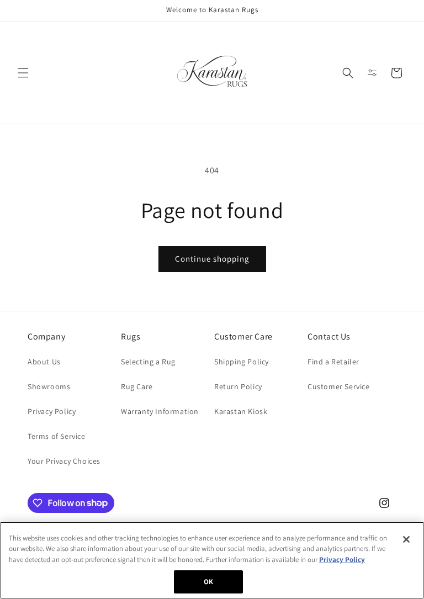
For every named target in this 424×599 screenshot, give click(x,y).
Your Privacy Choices (64, 461)
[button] (23, 73)
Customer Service (339, 386)
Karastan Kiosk (240, 411)
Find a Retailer (333, 362)
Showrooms (49, 386)
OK (208, 581)
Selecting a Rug (148, 362)
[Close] (406, 539)
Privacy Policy (52, 411)
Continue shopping (212, 258)
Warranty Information (160, 411)
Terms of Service (57, 436)
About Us (44, 362)
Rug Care (137, 386)
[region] (212, 560)
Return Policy (238, 386)
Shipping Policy (241, 362)
